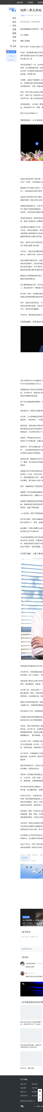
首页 (14, 18)
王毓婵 (22, 15)
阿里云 (39, 1106)
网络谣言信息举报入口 (27, 1101)
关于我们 (35, 1088)
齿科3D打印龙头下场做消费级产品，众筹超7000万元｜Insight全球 (31, 1023)
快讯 (14, 21)
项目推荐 (24, 858)
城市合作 (23, 1084)
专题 (14, 36)
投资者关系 (24, 1096)
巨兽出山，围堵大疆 (27, 1068)
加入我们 (35, 1096)
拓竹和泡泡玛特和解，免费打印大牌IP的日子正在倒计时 (30, 1046)
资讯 (14, 25)
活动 (14, 40)
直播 (14, 29)
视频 (14, 33)
